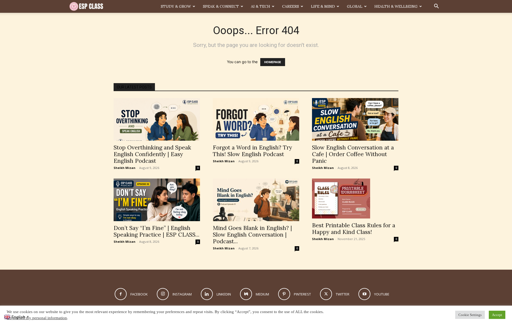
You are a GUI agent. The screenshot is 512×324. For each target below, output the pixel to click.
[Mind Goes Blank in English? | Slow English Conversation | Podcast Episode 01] (256, 200)
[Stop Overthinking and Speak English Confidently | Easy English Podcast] (157, 119)
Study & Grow (176, 6)
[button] (436, 6)
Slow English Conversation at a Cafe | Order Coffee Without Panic (353, 154)
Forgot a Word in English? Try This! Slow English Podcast (252, 151)
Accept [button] (497, 315)
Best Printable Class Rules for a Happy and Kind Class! (353, 229)
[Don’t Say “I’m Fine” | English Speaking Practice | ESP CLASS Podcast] (157, 200)
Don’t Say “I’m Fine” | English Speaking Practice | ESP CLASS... (156, 231)
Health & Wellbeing (396, 6)
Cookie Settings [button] (470, 315)
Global (354, 6)
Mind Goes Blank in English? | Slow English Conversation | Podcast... (252, 234)
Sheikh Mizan (124, 168)
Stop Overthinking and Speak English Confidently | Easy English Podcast (152, 154)
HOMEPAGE (272, 62)
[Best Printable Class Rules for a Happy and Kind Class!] (355, 198)
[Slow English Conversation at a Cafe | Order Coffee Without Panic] (355, 119)
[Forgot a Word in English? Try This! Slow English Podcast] (256, 119)
